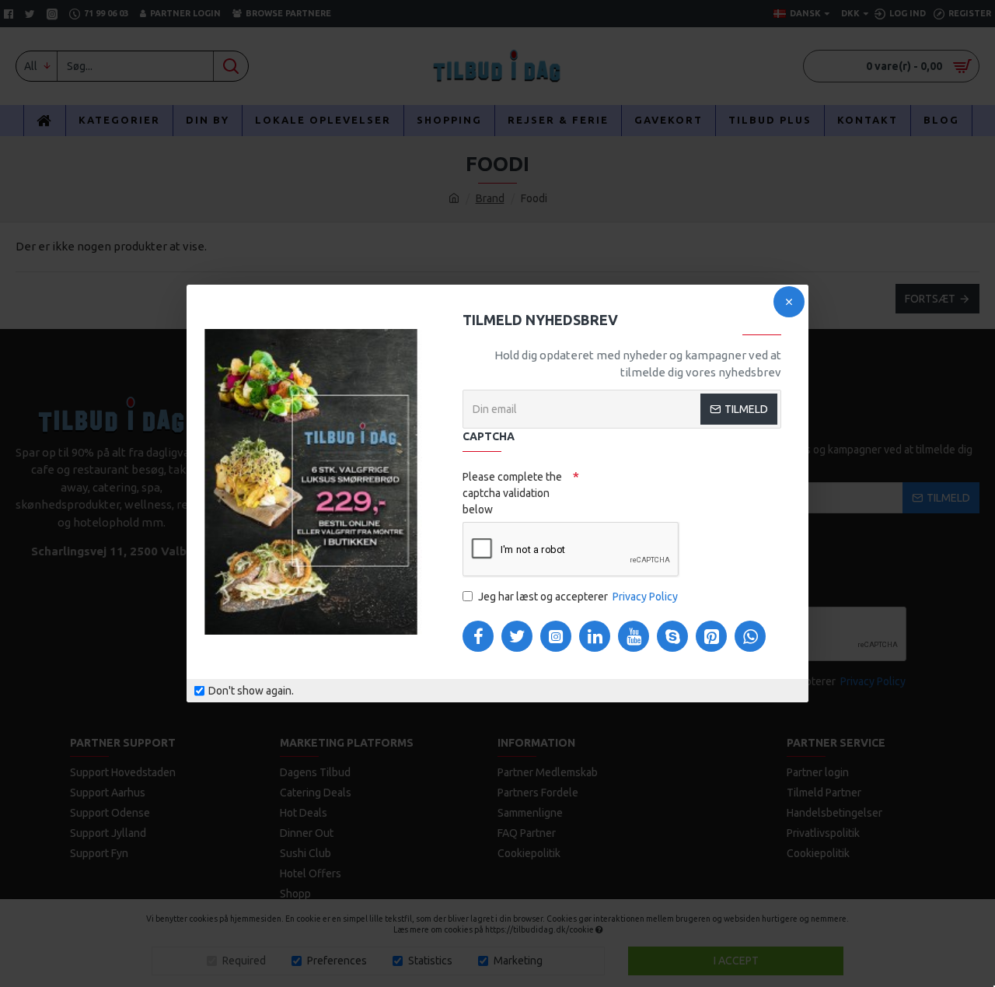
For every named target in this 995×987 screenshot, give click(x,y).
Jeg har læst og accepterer (578, 596)
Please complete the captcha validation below (512, 493)
